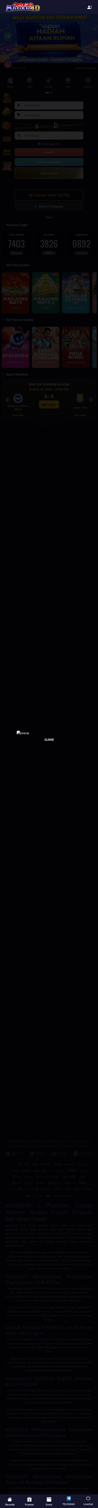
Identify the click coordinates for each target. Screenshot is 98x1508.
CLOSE (49, 739)
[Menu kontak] (90, 7)
